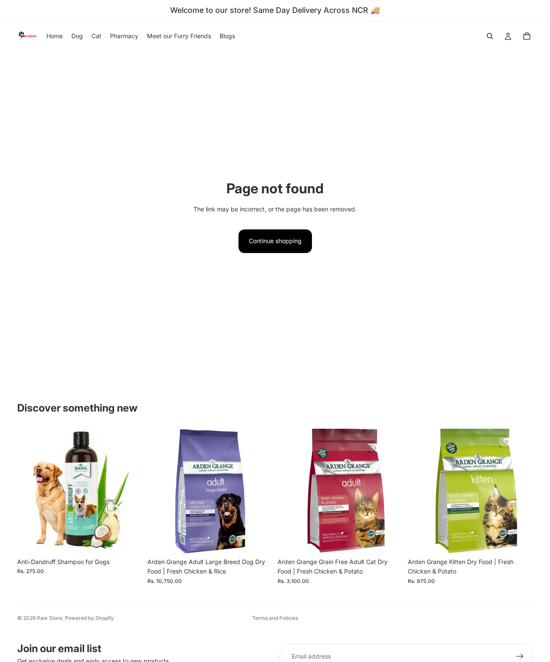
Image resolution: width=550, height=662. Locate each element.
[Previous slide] (30, 491)
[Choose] (129, 540)
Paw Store (49, 618)
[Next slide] (129, 491)
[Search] (489, 36)
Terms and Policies (275, 618)
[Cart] (526, 36)
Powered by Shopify (89, 618)
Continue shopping (275, 240)
